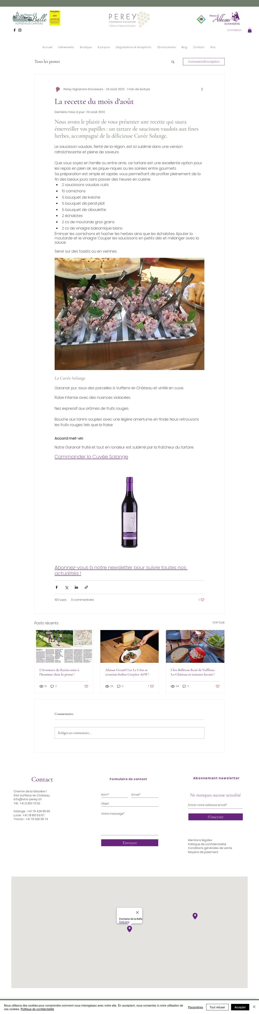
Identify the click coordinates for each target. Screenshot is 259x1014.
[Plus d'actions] (202, 89)
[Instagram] (20, 30)
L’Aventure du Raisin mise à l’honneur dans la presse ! (59, 672)
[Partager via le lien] (86, 587)
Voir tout (218, 622)
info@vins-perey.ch (28, 799)
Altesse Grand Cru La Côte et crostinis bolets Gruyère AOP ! (127, 672)
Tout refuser (217, 1007)
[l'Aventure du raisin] (64, 646)
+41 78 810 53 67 (34, 815)
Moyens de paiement (203, 852)
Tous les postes (47, 61)
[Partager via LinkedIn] (76, 587)
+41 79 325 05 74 (36, 819)
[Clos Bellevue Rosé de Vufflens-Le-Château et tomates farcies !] (195, 646)
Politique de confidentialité (207, 844)
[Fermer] (254, 1007)
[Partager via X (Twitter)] (66, 587)
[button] (250, 30)
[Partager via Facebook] (56, 587)
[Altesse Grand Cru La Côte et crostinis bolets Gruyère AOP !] (129, 646)
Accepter (240, 1007)
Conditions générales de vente (210, 848)
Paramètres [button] (195, 1007)
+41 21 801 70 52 (30, 803)
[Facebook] (15, 30)
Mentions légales (200, 840)
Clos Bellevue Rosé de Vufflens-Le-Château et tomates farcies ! (193, 672)
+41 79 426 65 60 (38, 811)
